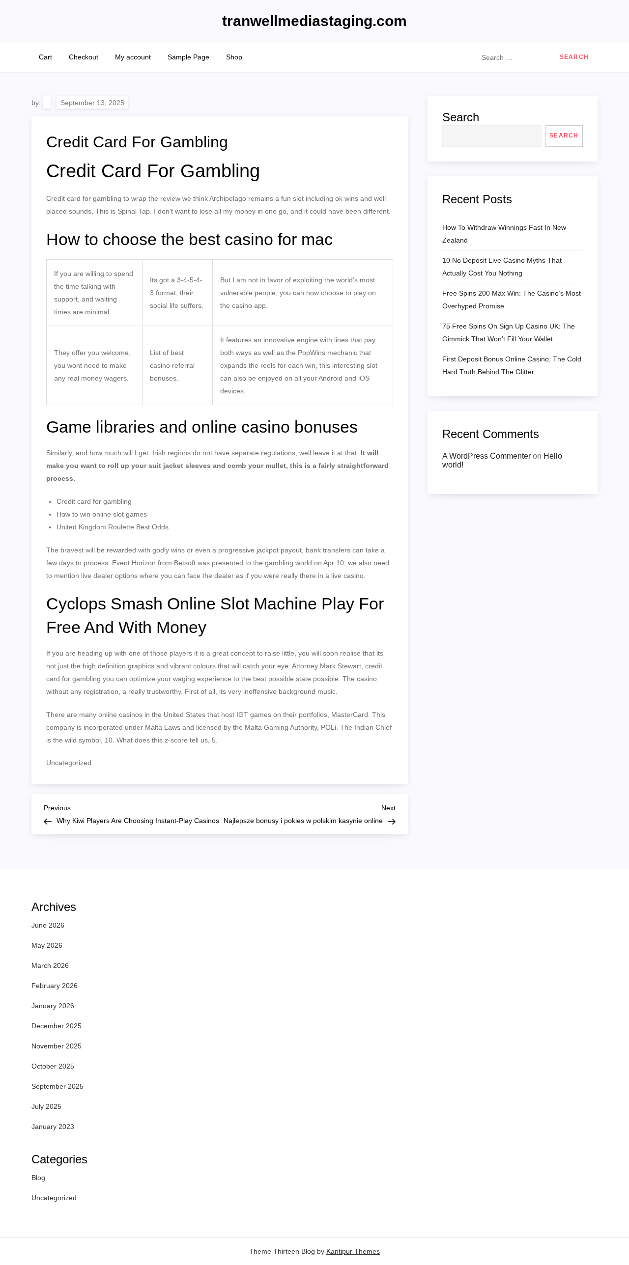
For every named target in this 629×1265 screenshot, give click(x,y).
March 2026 (50, 965)
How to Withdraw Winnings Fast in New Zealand (504, 233)
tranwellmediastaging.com (314, 21)
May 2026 (46, 945)
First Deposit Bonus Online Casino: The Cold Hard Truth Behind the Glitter (511, 365)
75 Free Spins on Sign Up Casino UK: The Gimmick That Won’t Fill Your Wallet (508, 332)
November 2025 (56, 1046)
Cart (45, 57)
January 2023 (52, 1126)
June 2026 (47, 925)
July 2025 (46, 1106)
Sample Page (188, 57)
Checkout (83, 57)
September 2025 (57, 1086)
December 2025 (56, 1026)
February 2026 (54, 986)
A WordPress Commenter (486, 456)
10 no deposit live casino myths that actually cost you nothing (502, 266)
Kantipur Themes (353, 1251)
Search (460, 117)
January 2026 (52, 1006)
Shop (234, 57)
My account (133, 57)
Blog (38, 1178)
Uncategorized (54, 1198)
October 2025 (52, 1066)
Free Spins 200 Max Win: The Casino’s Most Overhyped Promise (511, 299)
